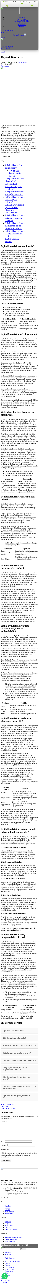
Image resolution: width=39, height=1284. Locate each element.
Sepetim (7, 1210)
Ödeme (7, 1208)
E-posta (4, 1145)
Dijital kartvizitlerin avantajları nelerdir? (15, 193)
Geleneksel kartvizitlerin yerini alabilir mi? (13, 186)
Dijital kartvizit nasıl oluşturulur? (15, 179)
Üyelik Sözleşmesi (11, 1239)
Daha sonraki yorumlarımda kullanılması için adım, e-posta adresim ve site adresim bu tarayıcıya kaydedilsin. (19, 1155)
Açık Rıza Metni (10, 1241)
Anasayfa (8, 1222)
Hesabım (8, 1206)
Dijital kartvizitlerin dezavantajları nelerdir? (15, 199)
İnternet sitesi (5, 1149)
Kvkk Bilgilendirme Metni (13, 1237)
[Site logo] (10, 14)
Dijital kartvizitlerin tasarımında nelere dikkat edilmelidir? (15, 226)
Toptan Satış (9, 1213)
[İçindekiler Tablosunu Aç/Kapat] (2, 161)
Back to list (4, 1106)
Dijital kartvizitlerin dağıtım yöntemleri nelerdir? (15, 218)
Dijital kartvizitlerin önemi (15, 173)
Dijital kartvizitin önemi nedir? (13, 166)
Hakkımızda (9, 1225)
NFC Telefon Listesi (11, 1229)
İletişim (7, 1227)
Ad (2, 1141)
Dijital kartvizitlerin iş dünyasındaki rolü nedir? (15, 233)
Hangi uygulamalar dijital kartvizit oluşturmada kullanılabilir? (14, 209)
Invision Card (22, 62)
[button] (4, 1276)
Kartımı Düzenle (18, 35)
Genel (3, 52)
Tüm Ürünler (9, 1212)
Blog (6, 1223)
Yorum (4, 1122)
